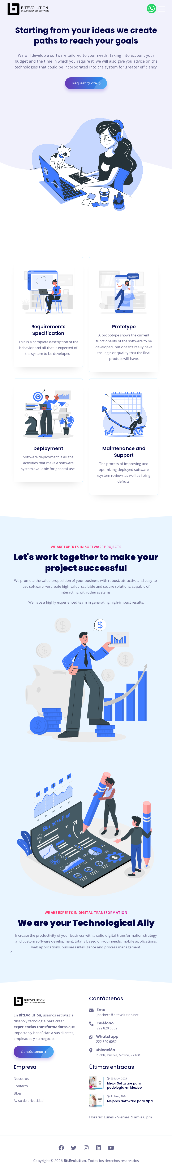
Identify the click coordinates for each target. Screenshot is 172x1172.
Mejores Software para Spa (130, 1101)
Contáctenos (32, 1051)
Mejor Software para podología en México (124, 1085)
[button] (161, 9)
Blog (17, 1093)
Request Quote (84, 83)
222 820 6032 (107, 1028)
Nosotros (21, 1078)
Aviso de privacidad (28, 1100)
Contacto (21, 1086)
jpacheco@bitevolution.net (117, 1014)
